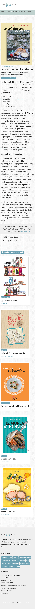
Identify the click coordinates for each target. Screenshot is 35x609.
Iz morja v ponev (8, 458)
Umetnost (4, 566)
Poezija (15, 557)
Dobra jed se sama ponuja (13, 353)
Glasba (18, 566)
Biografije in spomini (13, 563)
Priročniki (12, 78)
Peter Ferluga (5, 514)
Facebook (5, 593)
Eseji (27, 560)
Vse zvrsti (4, 557)
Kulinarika (5, 78)
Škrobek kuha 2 (8, 511)
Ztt (2, 11)
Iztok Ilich (4, 303)
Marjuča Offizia (5, 462)
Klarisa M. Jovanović (7, 356)
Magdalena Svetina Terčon (9, 409)
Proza (10, 557)
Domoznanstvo (5, 297)
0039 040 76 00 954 (9, 589)
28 (28, 603)
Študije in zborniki (25, 563)
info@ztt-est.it (27, 14)
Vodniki (4, 563)
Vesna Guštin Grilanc (7, 66)
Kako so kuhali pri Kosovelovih (15, 406)
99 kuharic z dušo (9, 300)
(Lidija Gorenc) (13, 241)
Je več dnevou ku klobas (22, 11)
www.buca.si (25, 231)
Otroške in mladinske (25, 557)
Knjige (8, 11)
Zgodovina (22, 560)
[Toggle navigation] (30, 5)
